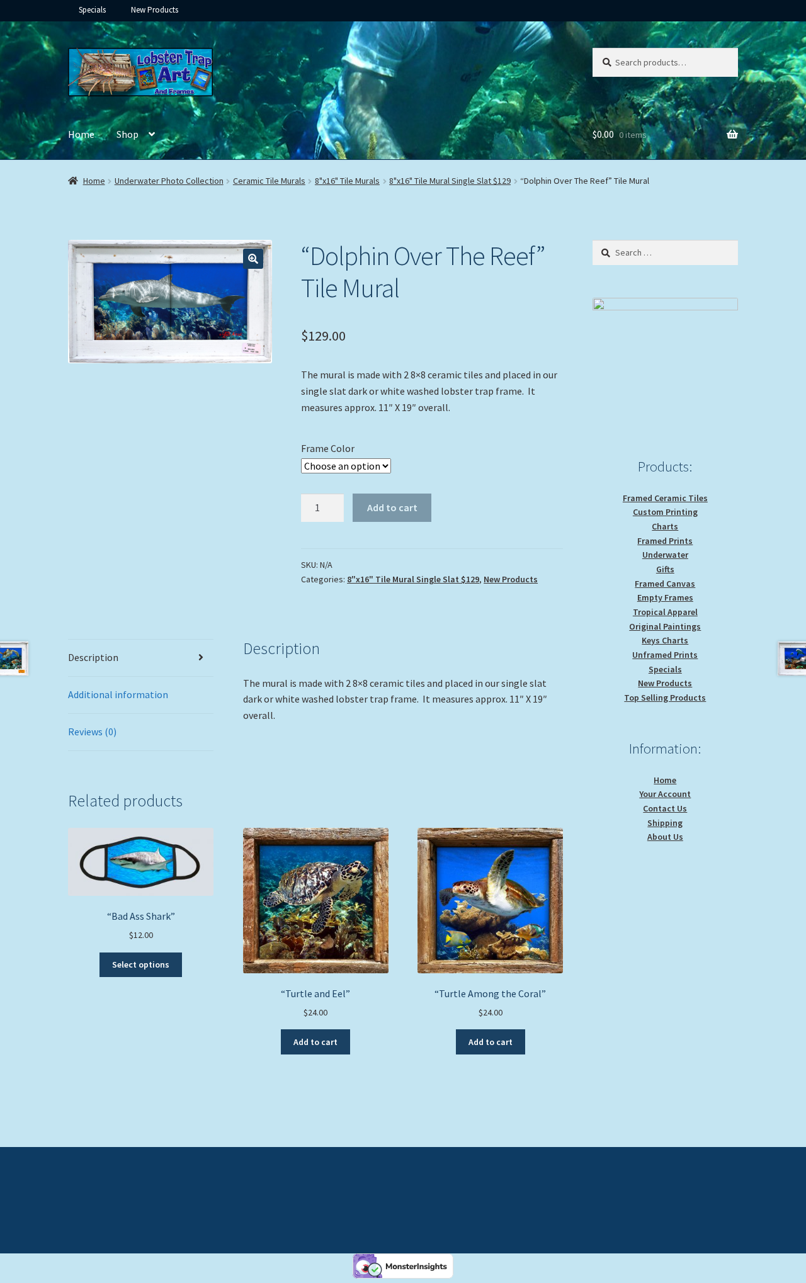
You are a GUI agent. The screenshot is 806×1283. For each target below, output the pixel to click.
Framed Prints (665, 540)
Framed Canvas (665, 583)
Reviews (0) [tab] (92, 731)
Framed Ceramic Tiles (665, 498)
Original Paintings (665, 626)
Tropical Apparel (665, 612)
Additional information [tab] (118, 694)
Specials (92, 9)
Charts (665, 526)
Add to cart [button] (315, 1042)
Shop (127, 134)
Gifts (665, 569)
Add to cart (392, 507)
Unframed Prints (665, 654)
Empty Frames (665, 597)
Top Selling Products (665, 697)
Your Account (665, 794)
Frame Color (328, 448)
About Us (665, 836)
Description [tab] (93, 657)
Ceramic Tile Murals (269, 180)
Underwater (665, 554)
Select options (140, 964)
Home (81, 134)
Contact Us (665, 808)
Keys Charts (665, 640)
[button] (253, 259)
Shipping (665, 822)
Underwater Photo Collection (169, 180)
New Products (154, 9)
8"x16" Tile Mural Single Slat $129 (450, 180)
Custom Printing (665, 511)
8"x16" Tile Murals (347, 180)
